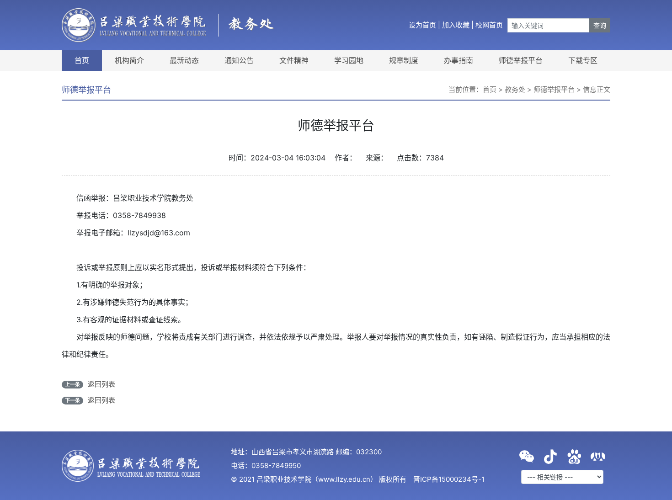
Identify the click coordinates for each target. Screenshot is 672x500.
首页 (82, 60)
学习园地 (348, 60)
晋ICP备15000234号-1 (449, 479)
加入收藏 (455, 25)
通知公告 (239, 60)
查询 (599, 25)
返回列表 (101, 384)
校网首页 (489, 25)
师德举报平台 (521, 60)
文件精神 (294, 60)
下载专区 (582, 60)
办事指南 (458, 60)
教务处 (515, 89)
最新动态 (184, 60)
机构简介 (129, 60)
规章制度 (403, 60)
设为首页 (422, 25)
